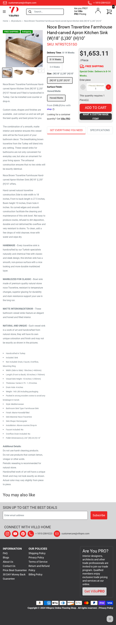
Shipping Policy (37, 553)
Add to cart (96, 108)
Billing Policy (35, 574)
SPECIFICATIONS (100, 130)
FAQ (5, 553)
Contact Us (9, 565)
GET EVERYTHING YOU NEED (66, 130)
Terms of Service (38, 561)
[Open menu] (4, 11)
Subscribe (99, 515)
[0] (109, 11)
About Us (8, 561)
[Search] (30, 12)
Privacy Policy (36, 557)
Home (5, 21)
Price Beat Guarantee (15, 570)
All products (16, 21)
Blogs (6, 557)
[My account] (98, 11)
